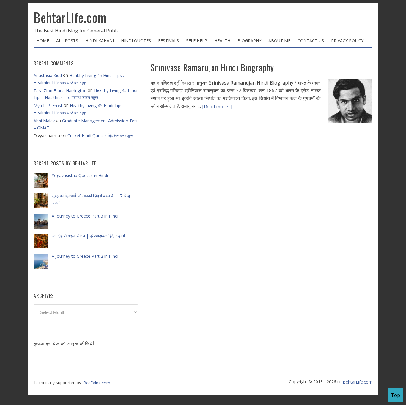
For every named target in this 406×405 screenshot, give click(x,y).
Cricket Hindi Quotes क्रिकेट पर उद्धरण (101, 135)
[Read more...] (217, 106)
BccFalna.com (96, 383)
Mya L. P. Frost (48, 105)
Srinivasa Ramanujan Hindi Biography (212, 67)
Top (395, 395)
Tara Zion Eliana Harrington (60, 90)
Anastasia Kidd (48, 75)
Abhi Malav (44, 120)
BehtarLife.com (70, 17)
